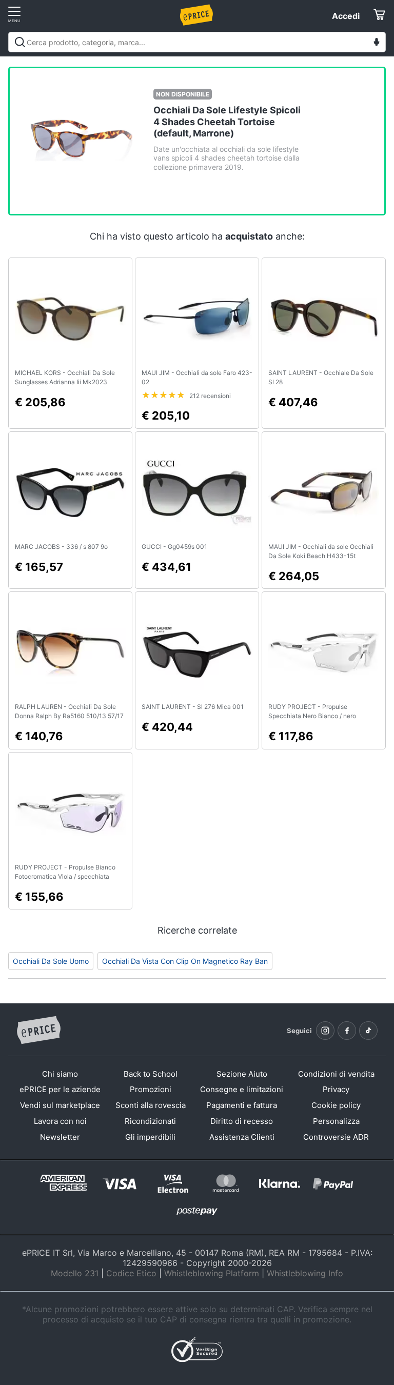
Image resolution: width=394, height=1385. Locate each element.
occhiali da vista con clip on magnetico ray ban (185, 961)
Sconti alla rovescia (150, 1105)
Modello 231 (74, 1273)
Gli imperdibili (150, 1137)
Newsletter (60, 1137)
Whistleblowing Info (305, 1273)
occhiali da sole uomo (51, 961)
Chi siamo (60, 1074)
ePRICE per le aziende (60, 1089)
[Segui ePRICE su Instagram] (325, 1030)
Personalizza (336, 1121)
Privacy (336, 1089)
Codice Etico (131, 1273)
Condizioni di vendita (336, 1074)
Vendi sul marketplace (60, 1105)
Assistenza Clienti (241, 1137)
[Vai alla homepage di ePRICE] (38, 1030)
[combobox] (197, 42)
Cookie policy (336, 1105)
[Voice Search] (376, 43)
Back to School (151, 1074)
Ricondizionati (150, 1121)
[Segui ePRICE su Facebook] (347, 1030)
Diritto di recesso (241, 1121)
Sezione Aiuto (241, 1074)
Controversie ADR (336, 1137)
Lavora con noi (60, 1121)
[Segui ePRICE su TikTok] (368, 1030)
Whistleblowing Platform (211, 1273)
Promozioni (150, 1089)
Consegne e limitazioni (241, 1089)
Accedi (346, 16)
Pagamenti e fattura (241, 1105)
